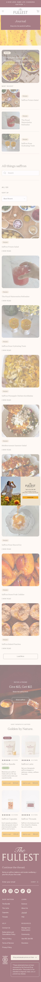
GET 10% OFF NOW (30, 497)
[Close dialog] (38, 478)
